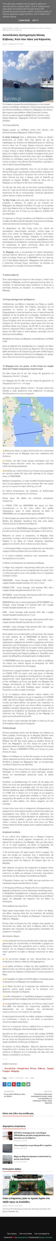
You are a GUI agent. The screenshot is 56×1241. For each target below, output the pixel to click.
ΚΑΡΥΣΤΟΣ (19, 1078)
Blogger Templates (45, 1237)
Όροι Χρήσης (12, 1234)
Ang (5, 44)
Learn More (24, 20)
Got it (35, 20)
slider (17, 28)
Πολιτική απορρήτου (41, 1234)
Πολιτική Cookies (25, 1234)
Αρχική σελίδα (8, 28)
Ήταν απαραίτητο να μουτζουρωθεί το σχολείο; (33, 1145)
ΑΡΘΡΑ (11, 1078)
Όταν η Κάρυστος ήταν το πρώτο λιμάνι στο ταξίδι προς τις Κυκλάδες (26, 1200)
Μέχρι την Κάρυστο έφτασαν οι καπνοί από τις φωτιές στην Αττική (32, 1157)
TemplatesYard (22, 1237)
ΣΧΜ (26, 1078)
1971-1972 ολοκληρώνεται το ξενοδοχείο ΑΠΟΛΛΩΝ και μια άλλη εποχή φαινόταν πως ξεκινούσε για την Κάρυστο (32, 1135)
